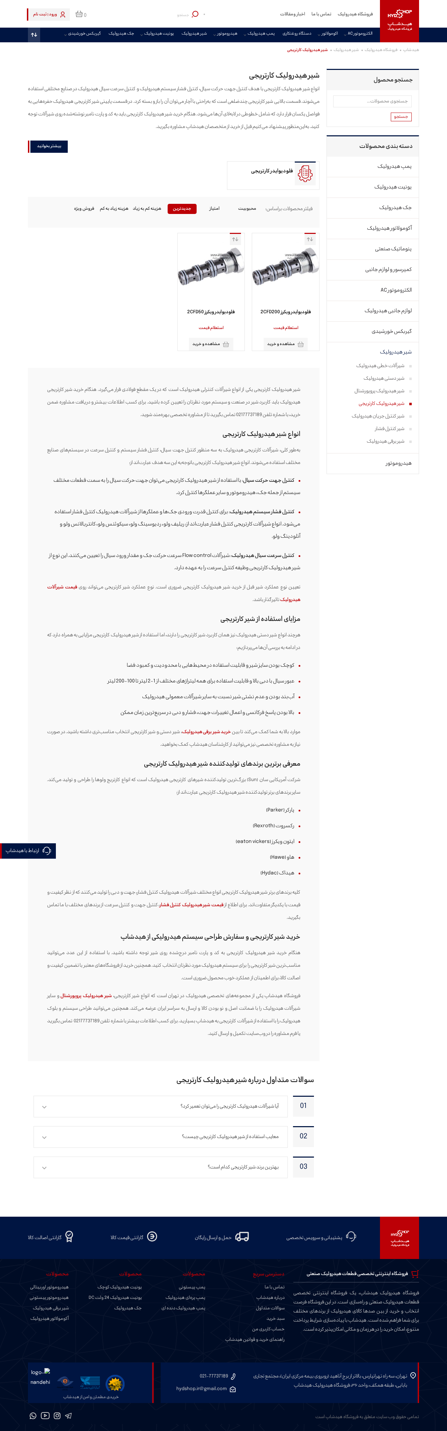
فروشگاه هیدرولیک (355, 14)
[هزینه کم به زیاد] (149, 209)
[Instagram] (57, 1417)
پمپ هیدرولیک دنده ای (183, 1308)
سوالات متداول (270, 1308)
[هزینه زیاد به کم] (117, 209)
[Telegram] (68, 1417)
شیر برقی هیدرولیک (385, 441)
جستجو (401, 117)
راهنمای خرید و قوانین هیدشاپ (255, 1340)
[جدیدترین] (182, 209)
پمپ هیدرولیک (261, 34)
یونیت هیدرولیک (159, 34)
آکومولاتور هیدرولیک (389, 228)
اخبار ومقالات (292, 14)
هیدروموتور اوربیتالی (49, 1287)
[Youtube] (45, 1417)
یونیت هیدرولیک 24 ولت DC (115, 1298)
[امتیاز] (214, 209)
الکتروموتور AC (360, 34)
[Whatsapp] (33, 1417)
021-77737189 (214, 1376)
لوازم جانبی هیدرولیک (388, 311)
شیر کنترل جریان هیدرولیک (378, 416)
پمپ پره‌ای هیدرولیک (185, 1298)
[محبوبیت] (247, 209)
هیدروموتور (227, 34)
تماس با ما (321, 14)
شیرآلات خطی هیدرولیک (380, 366)
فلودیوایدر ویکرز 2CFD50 (211, 312)
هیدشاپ (411, 50)
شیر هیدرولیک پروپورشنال (85, 996)
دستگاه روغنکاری (297, 34)
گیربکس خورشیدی (84, 34)
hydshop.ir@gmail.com (201, 1389)
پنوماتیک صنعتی (393, 249)
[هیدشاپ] (399, 21)
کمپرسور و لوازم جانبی (388, 269)
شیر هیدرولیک (194, 34)
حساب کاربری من (268, 1329)
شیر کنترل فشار (389, 428)
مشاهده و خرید (281, 344)
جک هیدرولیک (121, 34)
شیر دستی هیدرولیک (384, 378)
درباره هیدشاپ (270, 1298)
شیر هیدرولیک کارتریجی (381, 403)
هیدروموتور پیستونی (49, 1298)
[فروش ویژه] (84, 209)
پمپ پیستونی (192, 1287)
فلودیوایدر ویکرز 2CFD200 (286, 312)
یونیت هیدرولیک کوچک (119, 1287)
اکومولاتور (330, 34)
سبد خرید (275, 1319)
